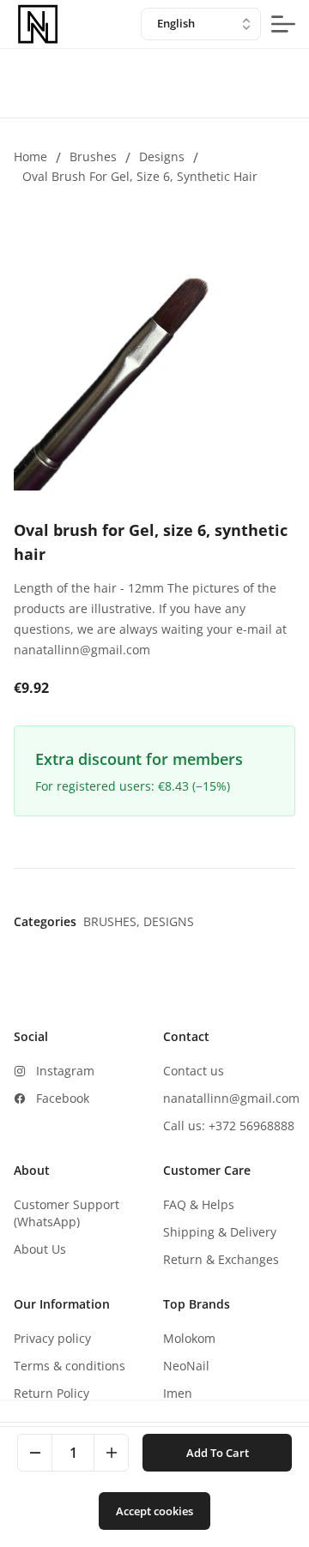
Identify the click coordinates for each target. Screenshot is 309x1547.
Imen (177, 1393)
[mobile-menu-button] (283, 24)
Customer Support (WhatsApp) (66, 1213)
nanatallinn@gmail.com (231, 1098)
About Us (40, 1249)
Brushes (93, 156)
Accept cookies (154, 1511)
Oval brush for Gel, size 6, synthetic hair (140, 176)
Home (30, 156)
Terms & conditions (69, 1365)
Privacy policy (52, 1338)
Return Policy (51, 1393)
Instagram (65, 1070)
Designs (162, 156)
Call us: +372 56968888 (228, 1125)
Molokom (189, 1338)
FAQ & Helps (198, 1204)
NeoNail (186, 1365)
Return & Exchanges (221, 1259)
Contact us (193, 1070)
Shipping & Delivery (219, 1232)
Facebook (62, 1098)
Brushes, (113, 921)
